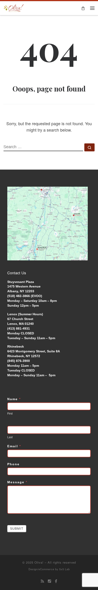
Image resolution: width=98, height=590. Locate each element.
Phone (13, 464)
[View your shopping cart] (83, 8)
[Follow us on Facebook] (56, 581)
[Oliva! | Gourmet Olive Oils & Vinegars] (13, 7)
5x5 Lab (64, 569)
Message (17, 482)
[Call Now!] (49, 581)
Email (14, 446)
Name (14, 399)
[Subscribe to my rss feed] (42, 581)
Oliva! (39, 562)
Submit (16, 528)
